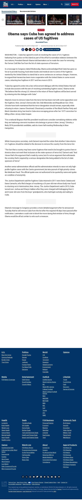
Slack (44, 476)
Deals (24, 420)
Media (4, 377)
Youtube (33, 476)
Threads (30, 49)
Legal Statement (27, 491)
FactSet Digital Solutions (15, 491)
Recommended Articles (28, 11)
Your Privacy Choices (37, 482)
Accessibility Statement (15, 484)
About (45, 445)
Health (4, 420)
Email (40, 49)
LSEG (54, 491)
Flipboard (33, 49)
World (29, 4)
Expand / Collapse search (62, 4)
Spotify (55, 476)
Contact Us (64, 482)
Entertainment (28, 377)
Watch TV (75, 4)
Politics (20, 4)
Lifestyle (66, 377)
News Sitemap (27, 484)
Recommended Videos (9, 11)
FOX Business (48, 420)
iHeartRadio (59, 476)
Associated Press (42, 42)
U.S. (12, 4)
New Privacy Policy (22, 482)
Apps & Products (70, 445)
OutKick (46, 377)
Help (59, 482)
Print (37, 49)
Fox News (5, 4)
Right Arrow (78, 20)
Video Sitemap (36, 484)
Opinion (38, 4)
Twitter (26, 49)
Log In (67, 4)
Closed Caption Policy (50, 482)
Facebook (22, 49)
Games (4, 445)
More (45, 4)
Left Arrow (3, 20)
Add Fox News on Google (52, 49)
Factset (59, 489)
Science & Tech (69, 420)
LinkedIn (41, 476)
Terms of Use (12, 482)
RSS (48, 476)
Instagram (30, 476)
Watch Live (26, 445)
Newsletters (51, 476)
